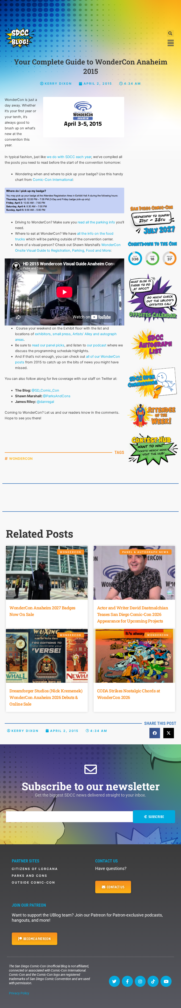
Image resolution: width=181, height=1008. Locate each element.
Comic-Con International (53, 180)
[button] (170, 33)
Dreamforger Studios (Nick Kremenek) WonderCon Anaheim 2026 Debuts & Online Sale (45, 697)
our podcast (96, 345)
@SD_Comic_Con (45, 390)
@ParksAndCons (56, 396)
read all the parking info (96, 222)
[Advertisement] (90, 13)
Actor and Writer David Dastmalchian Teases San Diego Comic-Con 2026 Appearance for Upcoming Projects (132, 614)
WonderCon (21, 458)
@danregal (45, 402)
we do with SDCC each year (69, 157)
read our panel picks (48, 345)
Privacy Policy (19, 993)
